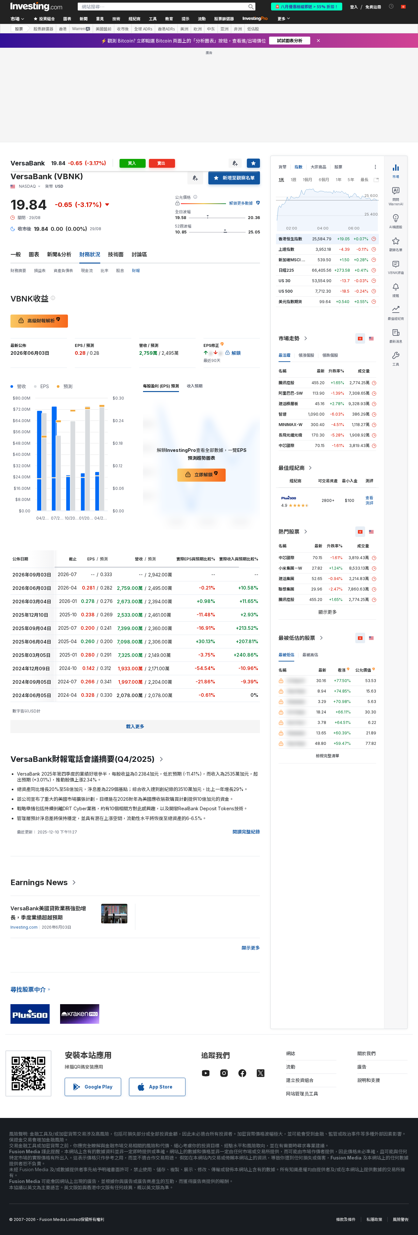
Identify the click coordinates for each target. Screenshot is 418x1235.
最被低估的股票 (297, 638)
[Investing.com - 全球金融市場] (36, 6)
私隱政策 (374, 1219)
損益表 (40, 270)
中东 (211, 28)
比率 (104, 270)
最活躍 (284, 355)
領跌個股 (330, 355)
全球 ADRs (143, 28)
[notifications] (391, 6)
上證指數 (286, 249)
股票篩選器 (224, 18)
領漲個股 (306, 355)
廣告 (361, 1067)
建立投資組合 (300, 1080)
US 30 (284, 280)
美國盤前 (103, 28)
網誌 (290, 1053)
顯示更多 (251, 948)
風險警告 (401, 1219)
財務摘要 (18, 270)
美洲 (184, 28)
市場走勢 (289, 338)
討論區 (139, 254)
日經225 (286, 270)
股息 (120, 270)
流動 (290, 1067)
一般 (15, 254)
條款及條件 (346, 1219)
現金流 (87, 270)
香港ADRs (166, 28)
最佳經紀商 (292, 468)
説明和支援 (368, 1080)
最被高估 (310, 654)
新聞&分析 (59, 254)
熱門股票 (289, 531)
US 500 (286, 291)
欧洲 (197, 28)
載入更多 (135, 726)
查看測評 (369, 500)
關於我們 (366, 1053)
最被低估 (286, 654)
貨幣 (282, 166)
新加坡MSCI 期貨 (294, 259)
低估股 (253, 28)
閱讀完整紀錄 (246, 831)
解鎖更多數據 (241, 203)
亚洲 (224, 28)
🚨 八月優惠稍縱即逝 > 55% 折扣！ (306, 6)
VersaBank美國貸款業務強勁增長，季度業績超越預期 (48, 913)
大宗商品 (318, 166)
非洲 (238, 28)
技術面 (116, 254)
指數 (298, 166)
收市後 (123, 28)
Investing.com (24, 927)
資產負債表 (63, 270)
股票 (19, 28)
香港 (63, 28)
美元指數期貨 (290, 301)
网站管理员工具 (302, 1093)
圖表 (34, 254)
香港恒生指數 (290, 238)
